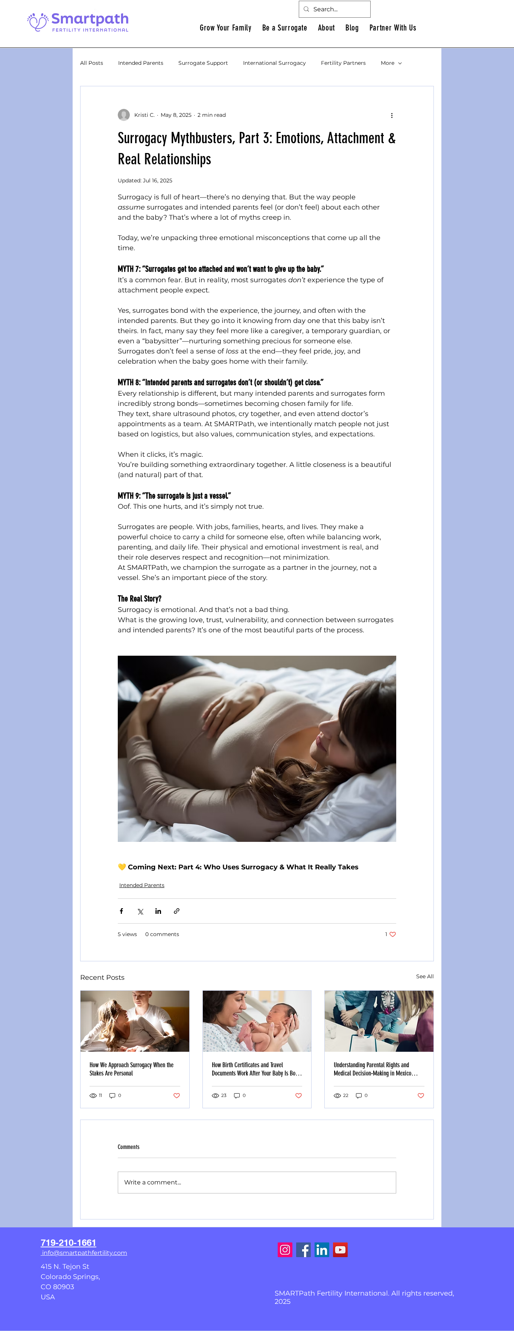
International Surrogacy (274, 63)
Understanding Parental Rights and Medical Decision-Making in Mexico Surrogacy (372, 1069)
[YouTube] (340, 1249)
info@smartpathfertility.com (84, 1252)
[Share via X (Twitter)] (139, 911)
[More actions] (391, 114)
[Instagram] (285, 1249)
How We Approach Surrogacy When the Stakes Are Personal (131, 1069)
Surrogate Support (203, 63)
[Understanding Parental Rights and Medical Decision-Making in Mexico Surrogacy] (379, 1021)
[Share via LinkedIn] (158, 911)
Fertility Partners (343, 63)
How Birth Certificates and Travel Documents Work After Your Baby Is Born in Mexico (256, 1069)
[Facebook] (303, 1249)
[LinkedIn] (322, 1249)
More (387, 63)
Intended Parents (140, 63)
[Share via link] (176, 911)
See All (425, 976)
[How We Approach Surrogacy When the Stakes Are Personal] (135, 1021)
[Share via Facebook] (121, 911)
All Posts (91, 63)
